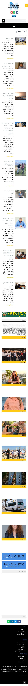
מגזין (23, 646)
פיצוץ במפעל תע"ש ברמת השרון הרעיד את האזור (8, 95)
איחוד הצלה (21, 661)
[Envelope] (11, 12)
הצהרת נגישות (20, 634)
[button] (26, 5)
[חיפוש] (3, 21)
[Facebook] (17, 12)
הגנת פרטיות (21, 631)
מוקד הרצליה (21, 656)
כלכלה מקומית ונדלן (19, 651)
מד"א (22, 660)
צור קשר (22, 633)
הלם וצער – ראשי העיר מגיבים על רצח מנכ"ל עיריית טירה (7, 66)
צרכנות (22, 647)
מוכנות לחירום (9, 39)
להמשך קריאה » (10, 58)
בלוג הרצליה (21, 649)
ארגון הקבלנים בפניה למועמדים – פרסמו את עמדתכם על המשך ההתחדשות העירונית (7, 128)
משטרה (22, 658)
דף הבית (24, 35)
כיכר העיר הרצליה (20, 643)
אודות (22, 629)
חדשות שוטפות (20, 644)
